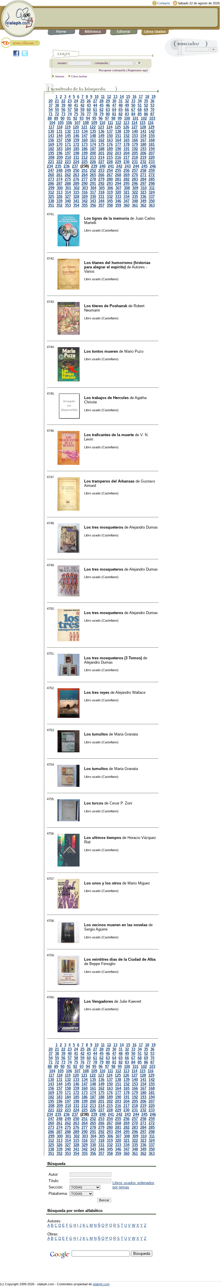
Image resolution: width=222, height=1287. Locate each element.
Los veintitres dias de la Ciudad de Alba (120, 959)
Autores (59, 76)
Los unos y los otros (102, 883)
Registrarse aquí (138, 70)
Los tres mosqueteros (103, 527)
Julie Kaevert (130, 1001)
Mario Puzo (133, 351)
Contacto (163, 3)
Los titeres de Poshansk (105, 306)
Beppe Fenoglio (102, 964)
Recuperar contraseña (112, 70)
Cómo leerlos (79, 76)
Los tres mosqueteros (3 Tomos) (113, 658)
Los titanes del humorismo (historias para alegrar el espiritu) (117, 265)
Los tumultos (96, 734)
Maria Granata (126, 734)
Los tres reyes (96, 692)
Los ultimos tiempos (102, 837)
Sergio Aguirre (96, 929)
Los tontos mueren (101, 351)
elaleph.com (101, 1284)
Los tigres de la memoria (106, 218)
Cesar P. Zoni (121, 803)
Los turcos (93, 803)
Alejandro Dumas (143, 527)
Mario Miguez (138, 883)
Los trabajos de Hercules (106, 398)
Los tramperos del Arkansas (109, 481)
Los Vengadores (98, 1001)
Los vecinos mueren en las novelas (115, 925)
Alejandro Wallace (130, 692)
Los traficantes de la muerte (109, 435)
